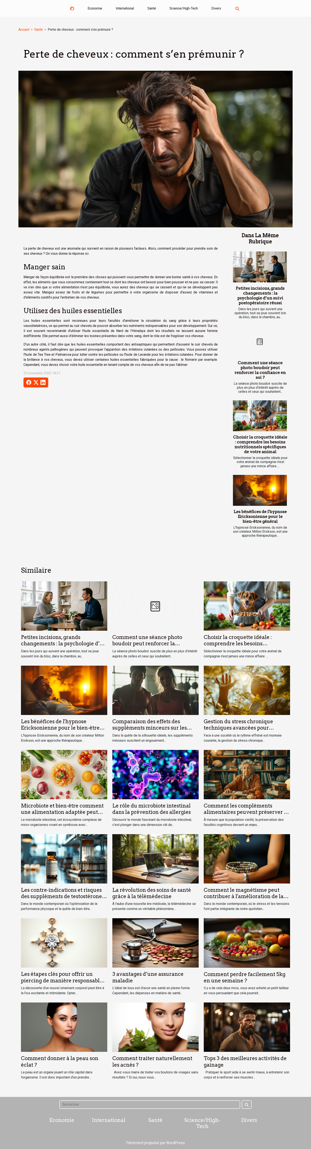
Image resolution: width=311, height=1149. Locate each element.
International (125, 8)
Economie (95, 8)
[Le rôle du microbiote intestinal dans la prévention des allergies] (155, 774)
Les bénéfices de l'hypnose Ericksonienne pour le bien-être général (260, 516)
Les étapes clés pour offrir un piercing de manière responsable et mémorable (62, 980)
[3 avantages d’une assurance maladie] (155, 943)
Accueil (23, 30)
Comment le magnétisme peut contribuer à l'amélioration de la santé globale (243, 896)
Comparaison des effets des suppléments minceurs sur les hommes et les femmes (149, 727)
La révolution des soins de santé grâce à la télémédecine (151, 893)
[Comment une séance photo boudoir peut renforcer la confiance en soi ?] (260, 341)
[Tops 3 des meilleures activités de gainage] (247, 1027)
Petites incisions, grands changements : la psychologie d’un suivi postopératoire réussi (260, 295)
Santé (151, 8)
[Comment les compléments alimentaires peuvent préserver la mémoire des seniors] (247, 774)
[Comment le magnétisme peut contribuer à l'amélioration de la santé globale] (247, 858)
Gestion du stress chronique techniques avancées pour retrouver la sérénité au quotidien (246, 727)
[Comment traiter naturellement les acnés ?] (155, 1027)
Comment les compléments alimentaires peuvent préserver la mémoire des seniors (246, 812)
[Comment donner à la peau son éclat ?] (64, 1027)
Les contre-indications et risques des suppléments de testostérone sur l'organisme (61, 896)
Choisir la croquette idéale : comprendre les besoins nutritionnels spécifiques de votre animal (260, 444)
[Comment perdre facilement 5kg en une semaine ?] (247, 943)
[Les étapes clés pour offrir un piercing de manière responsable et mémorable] (64, 943)
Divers (216, 8)
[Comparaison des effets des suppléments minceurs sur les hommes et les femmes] (155, 690)
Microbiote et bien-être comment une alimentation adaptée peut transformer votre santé (62, 812)
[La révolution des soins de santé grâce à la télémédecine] (155, 858)
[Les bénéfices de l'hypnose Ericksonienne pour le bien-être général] (260, 490)
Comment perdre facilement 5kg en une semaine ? (244, 977)
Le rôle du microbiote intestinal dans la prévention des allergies (151, 809)
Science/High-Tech (183, 8)
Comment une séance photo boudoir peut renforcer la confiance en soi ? (260, 370)
